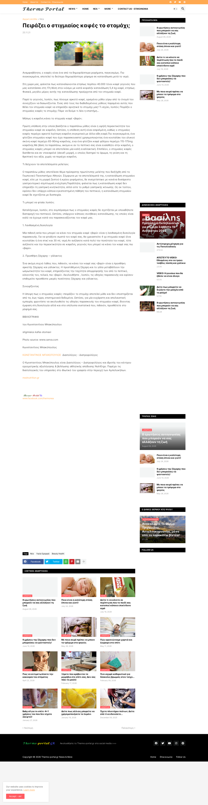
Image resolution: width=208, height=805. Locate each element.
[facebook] (170, 2)
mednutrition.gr (31, 377)
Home (25, 2)
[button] (175, 8)
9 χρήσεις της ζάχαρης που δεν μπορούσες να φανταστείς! (39, 641)
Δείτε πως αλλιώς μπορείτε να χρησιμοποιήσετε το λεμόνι (78, 712)
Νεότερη (28, 728)
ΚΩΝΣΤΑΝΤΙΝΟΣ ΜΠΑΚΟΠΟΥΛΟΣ (42, 354)
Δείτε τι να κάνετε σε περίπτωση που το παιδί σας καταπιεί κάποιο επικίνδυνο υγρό (115, 604)
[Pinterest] (71, 561)
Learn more (29, 790)
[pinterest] (184, 2)
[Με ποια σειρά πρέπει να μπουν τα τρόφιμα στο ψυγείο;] (147, 95)
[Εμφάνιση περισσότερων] (83, 561)
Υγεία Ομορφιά (42, 553)
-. (32, 395)
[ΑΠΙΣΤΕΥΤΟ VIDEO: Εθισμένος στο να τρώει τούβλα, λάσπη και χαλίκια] (147, 261)
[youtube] (180, 2)
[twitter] (175, 2)
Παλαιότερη (128, 728)
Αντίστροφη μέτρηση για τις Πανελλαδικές (170, 245)
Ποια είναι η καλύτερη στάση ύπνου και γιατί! (76, 601)
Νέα (42, 19)
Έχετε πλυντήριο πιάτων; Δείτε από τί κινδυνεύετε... (117, 712)
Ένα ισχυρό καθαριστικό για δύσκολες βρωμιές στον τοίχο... (117, 675)
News (72, 8)
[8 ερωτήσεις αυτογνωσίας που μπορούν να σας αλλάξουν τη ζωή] (147, 31)
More (107, 8)
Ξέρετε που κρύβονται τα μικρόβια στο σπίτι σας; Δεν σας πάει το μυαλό (78, 677)
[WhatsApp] (66, 561)
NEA (95, 8)
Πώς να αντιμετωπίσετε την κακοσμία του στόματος (38, 675)
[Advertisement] (79, 440)
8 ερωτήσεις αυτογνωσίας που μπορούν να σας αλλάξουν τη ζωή (39, 603)
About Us (34, 2)
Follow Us (180, 757)
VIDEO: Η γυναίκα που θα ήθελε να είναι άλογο (170, 274)
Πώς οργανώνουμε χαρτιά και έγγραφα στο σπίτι (116, 641)
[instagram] (176, 743)
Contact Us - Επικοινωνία (52, 2)
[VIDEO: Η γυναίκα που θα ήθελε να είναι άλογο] (147, 277)
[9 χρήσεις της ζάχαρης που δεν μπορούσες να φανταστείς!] (147, 79)
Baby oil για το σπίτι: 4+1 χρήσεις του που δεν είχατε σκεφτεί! (37, 714)
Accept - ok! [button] (15, 796)
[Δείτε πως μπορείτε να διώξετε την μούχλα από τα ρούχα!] (147, 291)
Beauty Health (58, 553)
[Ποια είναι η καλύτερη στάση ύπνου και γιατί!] (147, 47)
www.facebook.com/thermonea (38, 398)
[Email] (77, 561)
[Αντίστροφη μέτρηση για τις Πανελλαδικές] (147, 247)
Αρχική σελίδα (30, 19)
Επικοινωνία (166, 757)
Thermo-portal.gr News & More (56, 757)
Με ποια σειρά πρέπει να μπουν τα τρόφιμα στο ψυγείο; (78, 641)
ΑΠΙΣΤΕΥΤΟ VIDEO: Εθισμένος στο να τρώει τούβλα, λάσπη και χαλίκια (171, 260)
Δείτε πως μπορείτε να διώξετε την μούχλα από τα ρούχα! (170, 290)
